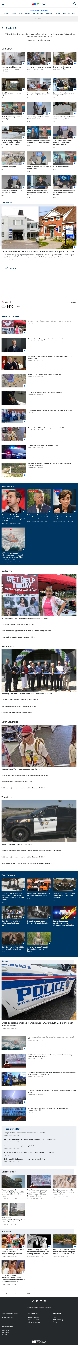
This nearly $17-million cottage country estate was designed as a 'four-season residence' (64, 1252)
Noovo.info (5, 1330)
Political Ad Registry (33, 1322)
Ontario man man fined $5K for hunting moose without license (37, 949)
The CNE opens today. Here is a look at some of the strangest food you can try (13, 1252)
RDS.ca (4, 1334)
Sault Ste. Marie (38, 13)
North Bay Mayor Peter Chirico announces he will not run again (13, 949)
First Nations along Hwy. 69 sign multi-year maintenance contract (50, 410)
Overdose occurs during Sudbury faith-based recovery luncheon (49, 321)
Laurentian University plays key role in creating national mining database (26, 630)
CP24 (54, 1317)
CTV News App (31, 1294)
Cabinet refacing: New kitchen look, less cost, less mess (38, 94)
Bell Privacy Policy (33, 1317)
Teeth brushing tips (9, 167)
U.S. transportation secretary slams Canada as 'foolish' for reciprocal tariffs (38, 517)
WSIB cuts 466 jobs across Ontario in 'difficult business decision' (23, 788)
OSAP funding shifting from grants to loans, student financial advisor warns (12, 143)
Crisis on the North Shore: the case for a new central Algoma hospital (38, 251)
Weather (6, 13)
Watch (13, 13)
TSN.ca (55, 1322)
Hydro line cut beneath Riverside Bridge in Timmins (37, 922)
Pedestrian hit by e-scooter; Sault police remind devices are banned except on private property (13, 896)
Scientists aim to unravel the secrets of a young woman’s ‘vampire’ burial (63, 1192)
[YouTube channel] (41, 1300)
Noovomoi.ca (6, 1332)
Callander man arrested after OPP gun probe (17, 712)
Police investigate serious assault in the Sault (17, 781)
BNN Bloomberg (58, 1320)
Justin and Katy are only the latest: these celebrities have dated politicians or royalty (38, 1252)
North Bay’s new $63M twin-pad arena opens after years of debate (27, 694)
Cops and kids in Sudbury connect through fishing (18, 637)
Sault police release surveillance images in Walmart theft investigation (63, 923)
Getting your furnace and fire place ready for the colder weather (64, 193)
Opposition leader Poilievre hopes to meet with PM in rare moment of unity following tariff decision (13, 518)
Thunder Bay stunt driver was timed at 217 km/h (43, 445)
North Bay (49, 13)
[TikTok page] (37, 1300)
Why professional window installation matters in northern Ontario (62, 143)
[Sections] (3, 4)
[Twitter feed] (33, 1300)
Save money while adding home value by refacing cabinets (11, 69)
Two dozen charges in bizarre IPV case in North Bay (45, 392)
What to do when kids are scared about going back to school (37, 193)
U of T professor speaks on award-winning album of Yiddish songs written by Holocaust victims (37, 1193)
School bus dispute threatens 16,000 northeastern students (38, 894)
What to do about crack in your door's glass (39, 168)
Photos (20, 13)
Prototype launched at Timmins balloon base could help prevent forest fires (27, 863)
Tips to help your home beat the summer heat (38, 118)
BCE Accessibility (7, 1317)
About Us (5, 1294)
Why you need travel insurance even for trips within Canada (39, 142)
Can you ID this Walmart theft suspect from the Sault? (46, 428)
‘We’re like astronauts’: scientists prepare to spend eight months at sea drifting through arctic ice (12, 556)
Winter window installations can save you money (12, 192)
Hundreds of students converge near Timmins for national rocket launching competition (31, 850)
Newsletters (21, 1294)
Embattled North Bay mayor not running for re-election (46, 339)
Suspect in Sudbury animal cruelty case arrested (44, 374)
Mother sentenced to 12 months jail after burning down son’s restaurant (13, 1220)
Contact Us (13, 1294)
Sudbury (28, 13)
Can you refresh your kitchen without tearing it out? (64, 118)
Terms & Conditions (33, 1320)
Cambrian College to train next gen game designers (39, 68)
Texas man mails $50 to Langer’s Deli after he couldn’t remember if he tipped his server (13, 1193)
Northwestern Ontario (70, 13)
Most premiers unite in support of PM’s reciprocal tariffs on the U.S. (64, 517)
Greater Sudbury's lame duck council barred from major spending (64, 895)
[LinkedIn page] (45, 1300)
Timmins (57, 13)
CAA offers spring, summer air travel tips (13, 118)
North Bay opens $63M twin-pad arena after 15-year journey (12, 923)
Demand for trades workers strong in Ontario (63, 94)
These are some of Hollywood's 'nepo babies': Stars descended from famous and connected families (13, 1278)
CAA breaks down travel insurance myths (62, 68)
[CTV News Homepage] (39, 4)
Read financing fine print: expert (11, 94)
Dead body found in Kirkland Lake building (18, 844)
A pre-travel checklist (61, 167)
